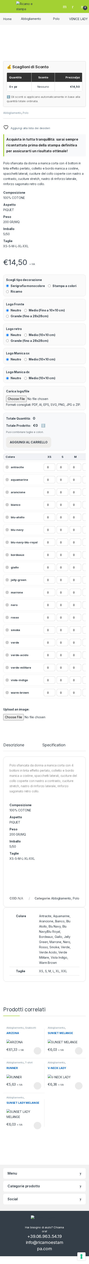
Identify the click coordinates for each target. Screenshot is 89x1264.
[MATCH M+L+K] (4, 255)
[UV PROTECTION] (6, 255)
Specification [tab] (53, 745)
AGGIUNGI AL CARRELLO (29, 442)
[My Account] (74, 6)
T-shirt (29, 1062)
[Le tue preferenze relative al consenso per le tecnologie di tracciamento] (81, 1256)
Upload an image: (16, 709)
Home (7, 19)
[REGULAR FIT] (5, 255)
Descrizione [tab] (13, 745)
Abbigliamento (31, 19)
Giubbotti (30, 1027)
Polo (56, 19)
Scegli (37, 1051)
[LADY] (3, 255)
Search (65, 6)
